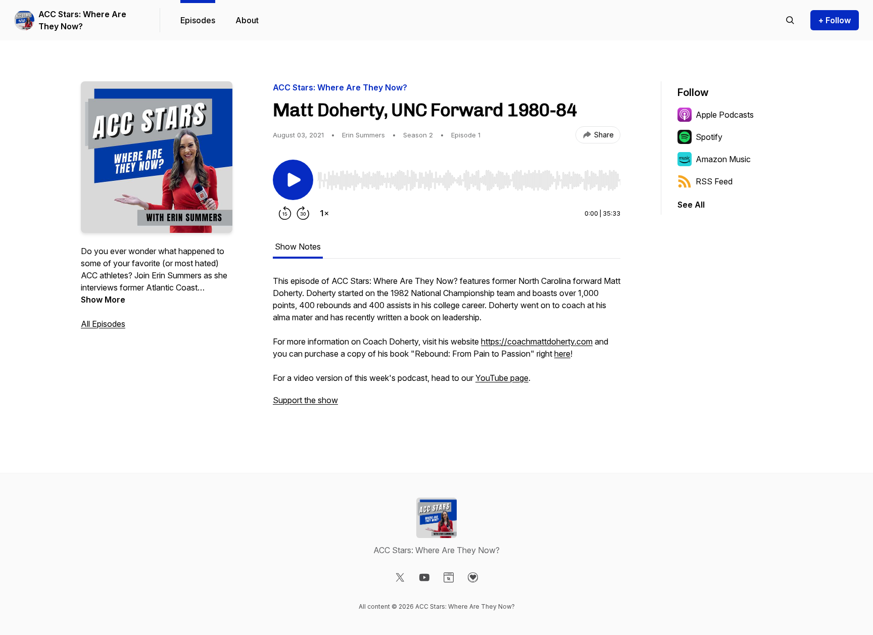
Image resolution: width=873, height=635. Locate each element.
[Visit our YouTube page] (424, 577)
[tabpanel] (446, 345)
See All (691, 205)
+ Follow (834, 20)
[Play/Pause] (293, 180)
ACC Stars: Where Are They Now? (82, 20)
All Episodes (103, 324)
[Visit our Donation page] (473, 577)
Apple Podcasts (725, 115)
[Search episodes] (790, 20)
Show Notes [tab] (298, 246)
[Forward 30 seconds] (303, 213)
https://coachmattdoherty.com (537, 341)
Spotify (709, 137)
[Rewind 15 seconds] (285, 213)
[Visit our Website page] (449, 577)
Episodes (197, 20)
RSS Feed (714, 181)
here (562, 354)
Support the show (305, 400)
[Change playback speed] (324, 213)
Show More (103, 300)
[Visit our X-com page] (400, 577)
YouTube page (501, 378)
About (247, 20)
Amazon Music (723, 159)
